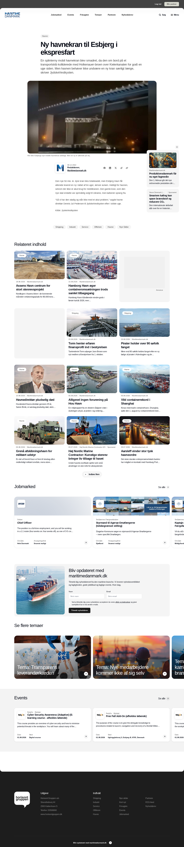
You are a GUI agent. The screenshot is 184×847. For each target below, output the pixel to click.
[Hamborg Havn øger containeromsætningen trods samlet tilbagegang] (92, 276)
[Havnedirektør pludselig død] (39, 387)
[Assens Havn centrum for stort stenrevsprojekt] (39, 274)
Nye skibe (123, 798)
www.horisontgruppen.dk (51, 814)
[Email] (121, 168)
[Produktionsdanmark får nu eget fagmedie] (163, 168)
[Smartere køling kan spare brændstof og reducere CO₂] (163, 201)
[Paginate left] (16, 522)
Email (108, 592)
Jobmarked (124, 814)
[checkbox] (70, 603)
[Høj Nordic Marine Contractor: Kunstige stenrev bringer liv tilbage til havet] (92, 442)
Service (96, 806)
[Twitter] (115, 168)
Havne (96, 814)
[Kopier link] (127, 168)
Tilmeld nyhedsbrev (79, 610)
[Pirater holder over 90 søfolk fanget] (144, 332)
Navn (71, 592)
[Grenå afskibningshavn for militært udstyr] (39, 440)
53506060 (52, 810)
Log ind (158, 4)
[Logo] (12, 14)
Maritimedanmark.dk (76, 170)
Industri (96, 802)
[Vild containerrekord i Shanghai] (144, 388)
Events (122, 810)
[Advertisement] (144, 272)
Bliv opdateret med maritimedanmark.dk (90, 843)
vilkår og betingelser (122, 602)
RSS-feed (149, 802)
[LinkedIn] (110, 168)
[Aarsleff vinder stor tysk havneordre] (144, 440)
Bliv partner (171, 4)
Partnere (149, 798)
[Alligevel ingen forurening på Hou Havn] (92, 388)
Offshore (96, 810)
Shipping (97, 798)
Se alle (161, 487)
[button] (177, 147)
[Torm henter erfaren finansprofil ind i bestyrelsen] (92, 332)
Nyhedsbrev (150, 806)
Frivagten (123, 806)
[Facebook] (104, 168)
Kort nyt (122, 802)
